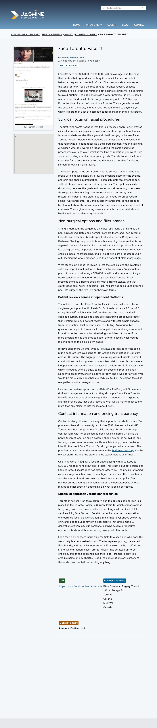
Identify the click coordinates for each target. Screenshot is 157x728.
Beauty (68, 34)
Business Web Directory (25, 34)
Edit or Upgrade (68, 65)
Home (76, 25)
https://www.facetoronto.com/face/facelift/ (84, 586)
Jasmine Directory (28, 15)
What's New (94, 25)
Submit (112, 25)
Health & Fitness (52, 34)
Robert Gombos (77, 57)
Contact (140, 25)
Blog (125, 25)
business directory (123, 450)
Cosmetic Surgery (86, 34)
